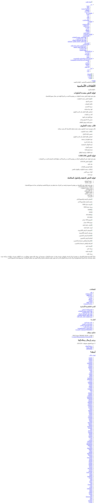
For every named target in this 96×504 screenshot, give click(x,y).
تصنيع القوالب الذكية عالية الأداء (78, 45)
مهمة (88, 17)
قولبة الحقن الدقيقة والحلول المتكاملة (77, 41)
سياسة (87, 65)
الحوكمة (87, 64)
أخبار (91, 68)
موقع (88, 7)
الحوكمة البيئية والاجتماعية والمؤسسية (83, 58)
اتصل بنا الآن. (92, 355)
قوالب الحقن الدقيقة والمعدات (84, 315)
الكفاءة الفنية (86, 35)
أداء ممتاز (87, 67)
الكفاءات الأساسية (87, 34)
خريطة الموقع (89, 346)
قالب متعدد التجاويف (81, 38)
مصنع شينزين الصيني (87, 324)
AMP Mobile (89, 348)
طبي (88, 23)
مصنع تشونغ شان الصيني (86, 325)
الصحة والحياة (86, 24)
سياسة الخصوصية (88, 303)
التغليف (87, 31)
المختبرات (86, 43)
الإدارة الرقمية (82, 48)
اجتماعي (87, 62)
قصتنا (88, 6)
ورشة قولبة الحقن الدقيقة (80, 47)
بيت (91, 4)
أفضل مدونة (89, 347)
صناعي (87, 28)
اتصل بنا (87, 52)
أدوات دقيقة (86, 33)
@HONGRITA (88, 51)
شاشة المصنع (83, 50)
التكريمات (87, 11)
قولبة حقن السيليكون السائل (79, 40)
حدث (88, 71)
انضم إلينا (87, 54)
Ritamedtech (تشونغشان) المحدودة (84, 329)
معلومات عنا (89, 13)
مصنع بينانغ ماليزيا (87, 326)
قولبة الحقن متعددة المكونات (79, 37)
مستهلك (87, 30)
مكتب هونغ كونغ (88, 322)
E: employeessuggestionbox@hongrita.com (82, 337)
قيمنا (88, 18)
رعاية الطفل (86, 26)
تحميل (87, 55)
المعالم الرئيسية (85, 8)
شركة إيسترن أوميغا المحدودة (85, 328)
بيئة (88, 61)
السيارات (87, 27)
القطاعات (90, 21)
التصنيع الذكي (86, 44)
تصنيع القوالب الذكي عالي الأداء (84, 316)
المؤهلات (87, 10)
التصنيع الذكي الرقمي (87, 309)
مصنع (88, 57)
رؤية (88, 16)
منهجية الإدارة (86, 20)
